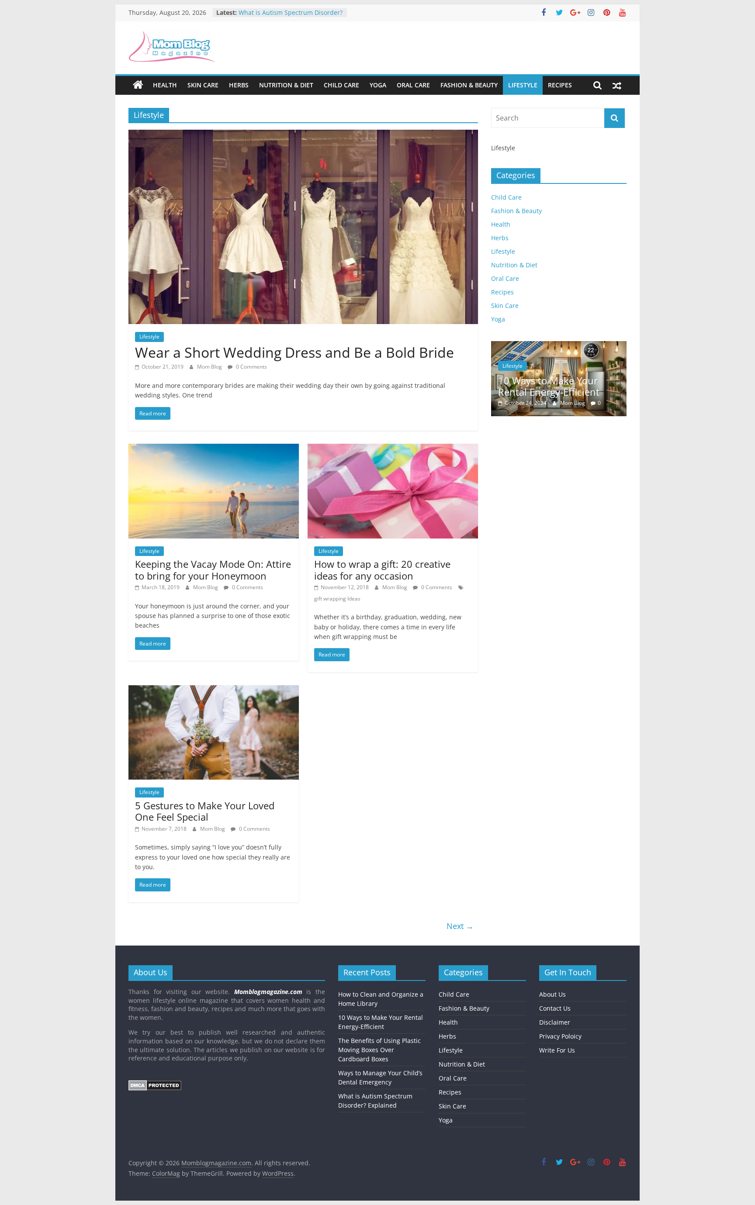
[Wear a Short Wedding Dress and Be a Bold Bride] (303, 135)
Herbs (239, 85)
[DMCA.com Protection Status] (154, 1084)
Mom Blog (210, 366)
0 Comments (251, 366)
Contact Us (555, 1008)
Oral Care (413, 85)
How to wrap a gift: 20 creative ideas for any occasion (382, 569)
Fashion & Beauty (469, 85)
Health (165, 85)
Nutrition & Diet (286, 85)
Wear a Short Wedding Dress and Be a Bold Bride (294, 352)
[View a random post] (617, 85)
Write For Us (557, 1050)
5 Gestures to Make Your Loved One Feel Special (204, 811)
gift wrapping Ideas (337, 598)
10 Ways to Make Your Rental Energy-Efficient (548, 386)
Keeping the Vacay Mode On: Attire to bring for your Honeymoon (213, 569)
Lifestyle (522, 85)
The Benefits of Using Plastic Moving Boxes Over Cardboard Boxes (379, 1049)
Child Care (341, 85)
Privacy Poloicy (560, 1036)
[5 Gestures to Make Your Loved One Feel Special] (213, 690)
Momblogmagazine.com (268, 991)
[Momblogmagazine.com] (138, 85)
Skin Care (202, 85)
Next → (460, 926)
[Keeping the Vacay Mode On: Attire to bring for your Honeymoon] (213, 449)
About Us (552, 994)
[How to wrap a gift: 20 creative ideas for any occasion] (393, 449)
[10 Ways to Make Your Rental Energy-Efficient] (559, 346)
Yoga (378, 85)
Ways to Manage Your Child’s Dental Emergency (281, 16)
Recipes (560, 85)
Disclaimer (554, 1022)
